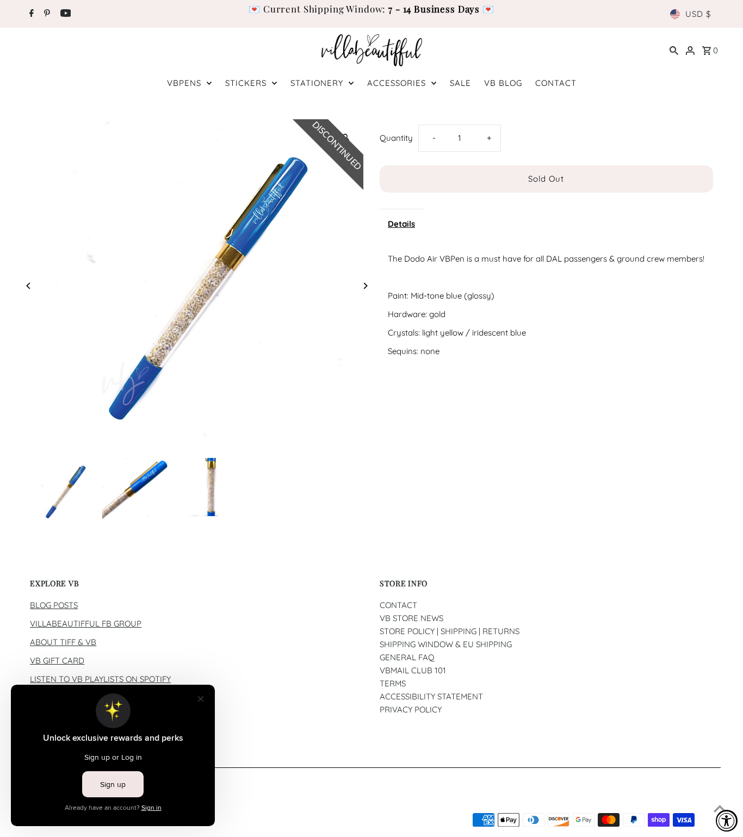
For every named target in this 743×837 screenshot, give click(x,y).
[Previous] (28, 286)
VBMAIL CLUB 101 (413, 670)
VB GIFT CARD (57, 660)
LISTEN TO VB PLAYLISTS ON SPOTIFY (100, 679)
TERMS (393, 683)
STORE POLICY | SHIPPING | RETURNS (449, 631)
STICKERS (246, 83)
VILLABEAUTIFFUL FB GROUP (85, 623)
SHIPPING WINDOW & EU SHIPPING (446, 644)
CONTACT (556, 83)
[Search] (674, 50)
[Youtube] (64, 14)
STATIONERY (316, 83)
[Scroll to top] (720, 808)
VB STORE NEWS (411, 618)
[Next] (364, 286)
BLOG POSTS (54, 605)
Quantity (396, 138)
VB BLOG (503, 83)
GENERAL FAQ (407, 657)
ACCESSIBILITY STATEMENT (431, 696)
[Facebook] (30, 14)
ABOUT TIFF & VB (63, 642)
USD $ (698, 14)
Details (401, 224)
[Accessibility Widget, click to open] (727, 821)
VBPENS (184, 83)
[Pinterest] (45, 14)
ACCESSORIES (396, 83)
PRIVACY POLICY (411, 709)
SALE (460, 83)
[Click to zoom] (345, 137)
